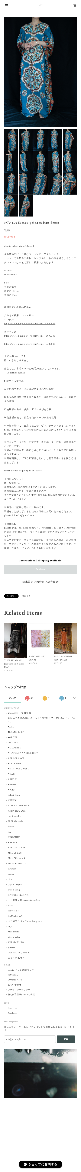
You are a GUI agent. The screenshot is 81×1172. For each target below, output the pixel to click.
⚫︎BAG (11, 774)
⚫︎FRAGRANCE (16, 758)
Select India (14, 795)
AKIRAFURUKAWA (18, 805)
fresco (11, 826)
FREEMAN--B (15, 821)
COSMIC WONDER (18, 952)
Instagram (13, 1008)
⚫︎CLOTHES (14, 747)
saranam (12, 868)
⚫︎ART (11, 790)
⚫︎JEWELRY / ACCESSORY (23, 753)
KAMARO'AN (15, 916)
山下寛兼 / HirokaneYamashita (24, 900)
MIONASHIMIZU (17, 863)
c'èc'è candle (14, 816)
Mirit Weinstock (16, 858)
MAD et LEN (15, 852)
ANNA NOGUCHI (17, 811)
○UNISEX (13, 742)
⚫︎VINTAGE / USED (18, 768)
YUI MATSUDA (16, 942)
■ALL (11, 726)
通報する (26, 596)
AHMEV (12, 800)
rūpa (10, 926)
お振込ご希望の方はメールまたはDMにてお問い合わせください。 (41, 720)
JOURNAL (13, 975)
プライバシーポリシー (19, 989)
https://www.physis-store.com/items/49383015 (30, 344)
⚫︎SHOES (13, 779)
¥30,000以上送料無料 (19, 713)
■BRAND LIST (16, 732)
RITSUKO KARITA (18, 895)
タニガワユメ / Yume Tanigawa (25, 921)
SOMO (11, 947)
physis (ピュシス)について (21, 970)
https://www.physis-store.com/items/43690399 (30, 336)
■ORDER (13, 737)
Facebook (12, 1013)
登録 (66, 1039)
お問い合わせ (14, 984)
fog (9, 831)
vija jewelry (14, 937)
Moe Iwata (13, 931)
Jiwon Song (14, 889)
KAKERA (13, 842)
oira (10, 879)
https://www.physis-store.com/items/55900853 (30, 323)
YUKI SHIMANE (17, 847)
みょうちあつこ (16, 958)
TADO (11, 905)
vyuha (11, 873)
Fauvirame (13, 910)
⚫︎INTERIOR (15, 763)
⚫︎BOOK (12, 784)
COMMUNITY (15, 980)
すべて (12, 698)
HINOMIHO (14, 837)
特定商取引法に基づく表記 (21, 994)
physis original (15, 884)
